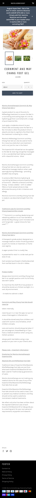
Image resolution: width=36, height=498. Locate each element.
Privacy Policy (7, 475)
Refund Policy (7, 472)
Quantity (27, 82)
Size (3, 82)
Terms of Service (8, 478)
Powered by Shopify (26, 488)
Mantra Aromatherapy (13, 488)
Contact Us (6, 468)
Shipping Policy (7, 481)
